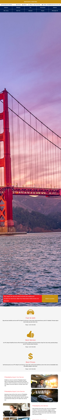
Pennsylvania (42, 7)
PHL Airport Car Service (7, 4)
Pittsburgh (18, 7)
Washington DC (55, 10)
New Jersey (6, 10)
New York (18, 10)
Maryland (30, 10)
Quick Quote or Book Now (30, 1)
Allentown (6, 7)
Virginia (42, 10)
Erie (30, 7)
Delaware (55, 7)
